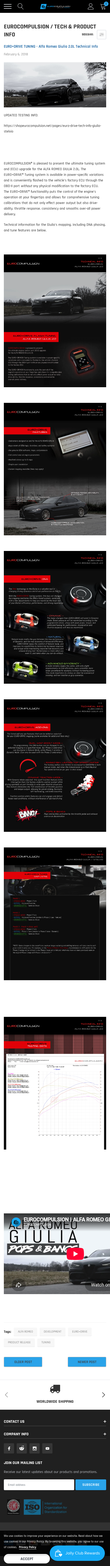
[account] (91, 6)
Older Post (23, 1362)
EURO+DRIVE (79, 1332)
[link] (9, 1448)
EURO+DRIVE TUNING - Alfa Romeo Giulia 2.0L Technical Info (51, 46)
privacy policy (27, 1547)
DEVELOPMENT (52, 1332)
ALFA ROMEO (25, 1332)
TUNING (45, 1342)
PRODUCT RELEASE (19, 1342)
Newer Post (87, 1362)
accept (26, 1559)
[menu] (8, 6)
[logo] (55, 6)
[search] (21, 6)
